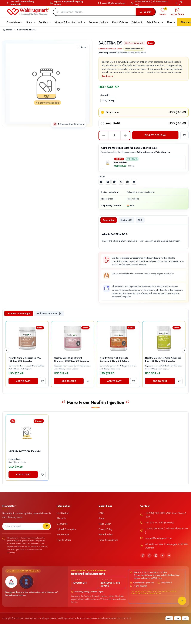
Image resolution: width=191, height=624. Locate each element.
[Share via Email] (107, 181)
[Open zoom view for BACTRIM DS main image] (47, 84)
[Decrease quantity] (103, 135)
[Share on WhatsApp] (114, 181)
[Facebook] (142, 555)
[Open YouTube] (134, 181)
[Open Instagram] (127, 181)
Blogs (101, 518)
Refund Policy (105, 534)
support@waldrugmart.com (113, 2)
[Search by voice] (56, 12)
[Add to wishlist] (184, 135)
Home (9, 29)
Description (108, 220)
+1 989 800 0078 (140, 586)
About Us (61, 518)
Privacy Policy (105, 529)
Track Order (104, 524)
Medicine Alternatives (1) (48, 313)
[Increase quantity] (125, 135)
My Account (63, 534)
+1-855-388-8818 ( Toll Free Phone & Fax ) (151, 3)
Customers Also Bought (18, 313)
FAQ (140, 220)
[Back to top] (182, 601)
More (169, 22)
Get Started (62, 513)
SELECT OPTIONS (155, 135)
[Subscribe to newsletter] (46, 526)
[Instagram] (155, 555)
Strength (104, 95)
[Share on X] (121, 181)
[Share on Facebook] (101, 181)
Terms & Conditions (108, 540)
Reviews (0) (126, 220)
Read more (107, 75)
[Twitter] (149, 555)
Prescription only (135, 43)
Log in (180, 3)
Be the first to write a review (110, 48)
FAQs (101, 513)
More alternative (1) (134, 48)
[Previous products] (6, 350)
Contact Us (62, 524)
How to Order (64, 540)
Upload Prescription (66, 529)
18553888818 (166, 582)
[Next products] (184, 350)
